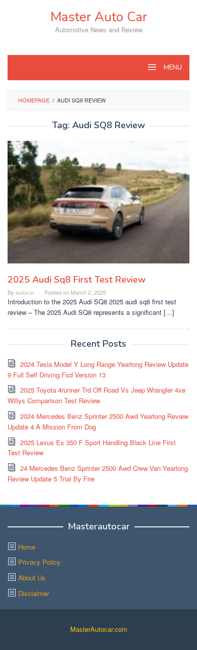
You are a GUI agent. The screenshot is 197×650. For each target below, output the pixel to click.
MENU (172, 67)
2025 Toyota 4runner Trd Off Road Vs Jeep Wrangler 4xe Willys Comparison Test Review (96, 395)
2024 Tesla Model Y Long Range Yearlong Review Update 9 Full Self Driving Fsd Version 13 (98, 369)
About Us (31, 577)
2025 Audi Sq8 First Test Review (76, 280)
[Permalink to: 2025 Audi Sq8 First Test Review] (98, 206)
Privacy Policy (39, 562)
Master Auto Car (99, 17)
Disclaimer (33, 593)
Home (26, 547)
